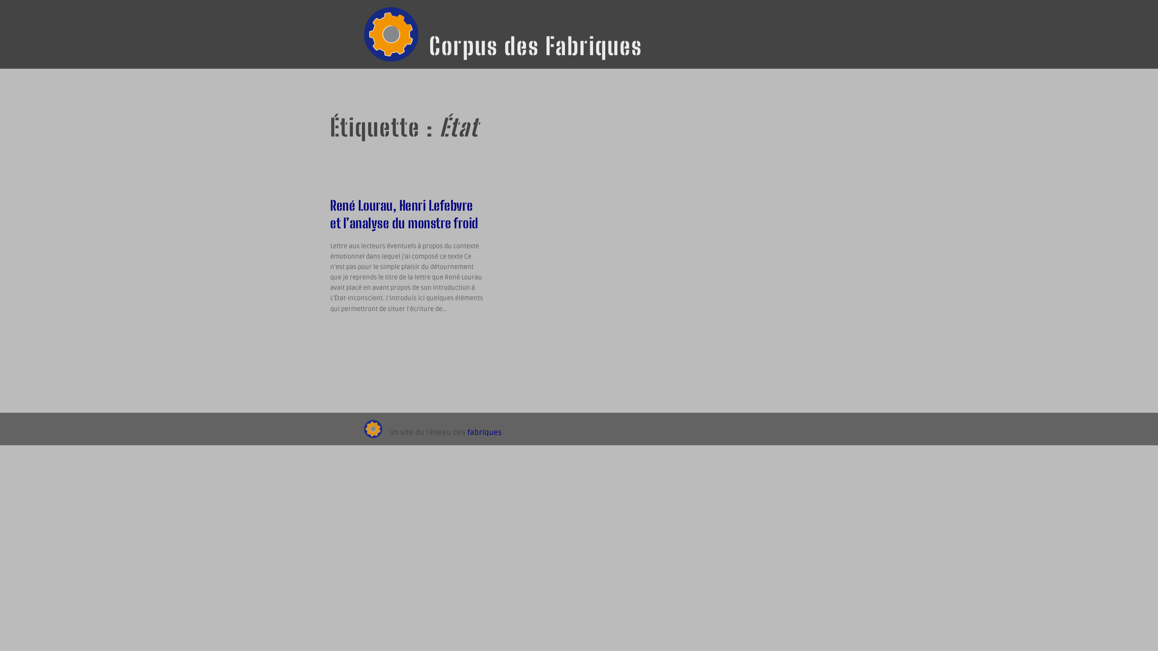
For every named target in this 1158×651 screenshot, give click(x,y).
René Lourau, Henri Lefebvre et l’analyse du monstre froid (404, 214)
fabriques (484, 432)
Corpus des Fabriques (535, 46)
